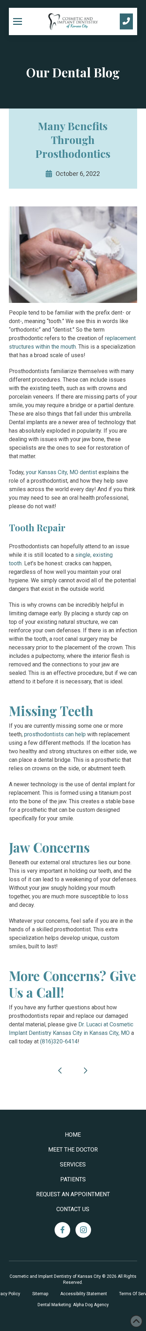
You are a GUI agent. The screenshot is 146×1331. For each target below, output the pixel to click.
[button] (20, 21)
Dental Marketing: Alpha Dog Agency (73, 1304)
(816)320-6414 (59, 1041)
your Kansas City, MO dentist (61, 472)
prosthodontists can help (55, 734)
